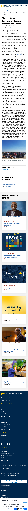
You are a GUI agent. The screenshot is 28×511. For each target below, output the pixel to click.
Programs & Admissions (6, 449)
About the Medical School (6, 455)
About (2, 406)
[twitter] (7, 417)
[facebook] (2, 417)
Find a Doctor (4, 422)
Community (3, 409)
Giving (2, 411)
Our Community (4, 451)
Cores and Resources (5, 440)
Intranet (2, 457)
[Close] (25, 500)
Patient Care (4, 420)
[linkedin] (7, 444)
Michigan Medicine (6, 403)
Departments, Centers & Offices (7, 453)
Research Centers (4, 439)
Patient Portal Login (5, 426)
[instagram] (4, 417)
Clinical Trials (4, 435)
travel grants (20, 54)
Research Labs (4, 437)
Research (3, 432)
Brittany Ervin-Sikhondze (12, 27)
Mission (2, 407)
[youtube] (9, 417)
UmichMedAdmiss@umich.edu (8, 184)
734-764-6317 (8, 186)
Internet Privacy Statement (8, 508)
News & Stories (4, 413)
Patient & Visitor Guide (6, 424)
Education (4, 447)
